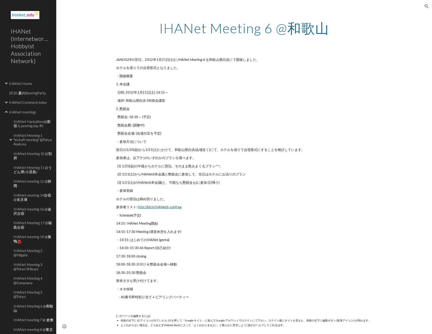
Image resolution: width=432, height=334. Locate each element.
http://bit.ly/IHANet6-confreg (160, 207)
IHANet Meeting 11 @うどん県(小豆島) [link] (33, 169)
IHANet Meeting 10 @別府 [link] (33, 155)
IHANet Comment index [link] (28, 102)
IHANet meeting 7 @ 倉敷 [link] (34, 320)
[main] (244, 28)
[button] (426, 6)
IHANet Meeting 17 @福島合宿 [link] (33, 225)
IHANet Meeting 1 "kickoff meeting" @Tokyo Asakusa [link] (33, 139)
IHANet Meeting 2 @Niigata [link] (28, 252)
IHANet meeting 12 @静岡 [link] (32, 183)
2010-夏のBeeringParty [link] (27, 93)
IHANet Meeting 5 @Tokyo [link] (28, 294)
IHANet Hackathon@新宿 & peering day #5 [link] (32, 123)
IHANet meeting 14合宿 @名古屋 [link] (32, 197)
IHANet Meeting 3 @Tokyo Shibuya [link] (28, 266)
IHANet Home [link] (20, 83)
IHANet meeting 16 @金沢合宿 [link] (32, 211)
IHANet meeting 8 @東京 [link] (33, 329)
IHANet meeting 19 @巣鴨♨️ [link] (32, 238)
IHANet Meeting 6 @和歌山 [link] (33, 308)
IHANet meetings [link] (22, 112)
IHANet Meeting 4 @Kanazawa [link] (28, 280)
